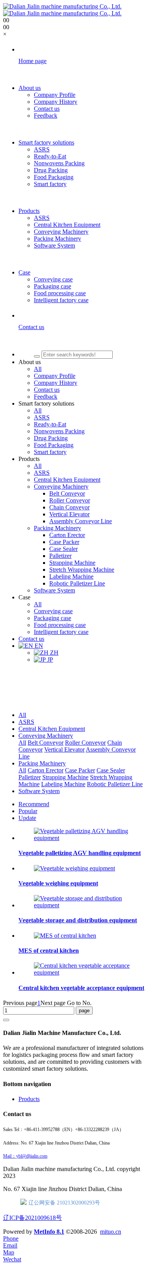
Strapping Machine (65, 777)
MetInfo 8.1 (49, 1231)
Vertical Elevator (64, 749)
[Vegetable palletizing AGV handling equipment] (83, 838)
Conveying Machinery (45, 735)
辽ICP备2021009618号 (32, 1217)
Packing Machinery (42, 763)
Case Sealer (111, 770)
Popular (27, 811)
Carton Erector (45, 770)
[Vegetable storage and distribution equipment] (83, 905)
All (22, 715)
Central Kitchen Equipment (51, 728)
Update (27, 818)
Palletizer (29, 777)
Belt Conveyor (45, 742)
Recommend (33, 804)
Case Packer (80, 770)
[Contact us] (82, 340)
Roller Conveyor (85, 742)
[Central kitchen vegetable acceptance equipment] (83, 972)
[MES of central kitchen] (65, 935)
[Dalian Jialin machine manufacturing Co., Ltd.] (62, 10)
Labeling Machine (63, 784)
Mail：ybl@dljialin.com (25, 1156)
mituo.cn (110, 1231)
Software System (39, 791)
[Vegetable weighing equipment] (74, 868)
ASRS (26, 722)
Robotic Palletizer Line (115, 784)
